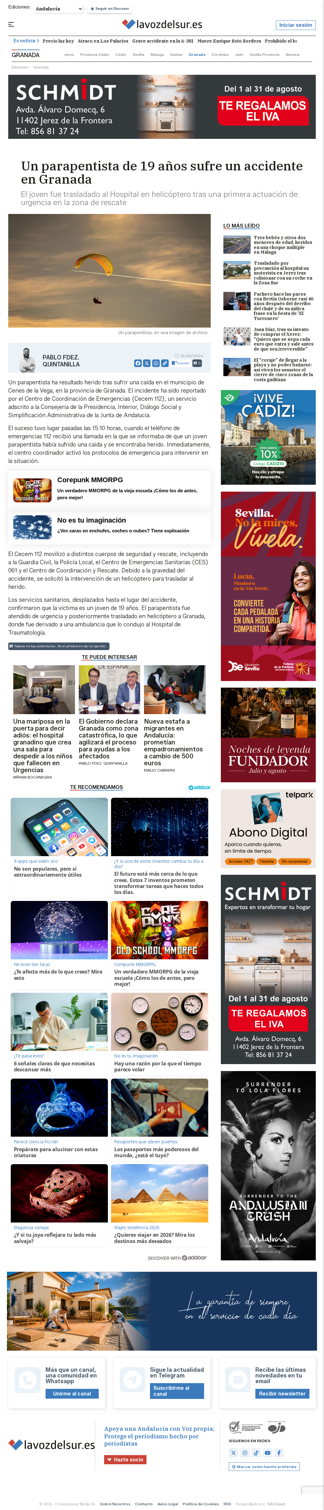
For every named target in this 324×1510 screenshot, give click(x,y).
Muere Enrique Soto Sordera (229, 41)
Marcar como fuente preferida (266, 1466)
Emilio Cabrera (159, 770)
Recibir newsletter (282, 1394)
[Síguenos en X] (233, 1453)
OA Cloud (276, 1503)
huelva (176, 54)
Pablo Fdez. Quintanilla (61, 361)
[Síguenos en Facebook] (279, 1453)
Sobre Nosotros (115, 1503)
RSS (227, 1503)
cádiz (120, 54)
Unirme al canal (72, 1394)
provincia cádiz (94, 54)
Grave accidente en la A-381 (163, 41)
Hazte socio (128, 1460)
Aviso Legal (168, 1503)
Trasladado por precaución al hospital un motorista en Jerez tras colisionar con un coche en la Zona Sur (283, 273)
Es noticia (24, 41)
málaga (157, 54)
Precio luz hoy (58, 41)
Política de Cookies (201, 1503)
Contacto (144, 1503)
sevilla (138, 54)
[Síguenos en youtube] (267, 1453)
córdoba (220, 54)
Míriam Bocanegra (32, 777)
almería (293, 54)
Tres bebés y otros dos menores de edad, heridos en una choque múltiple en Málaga (283, 245)
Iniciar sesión (295, 25)
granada (197, 54)
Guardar (183, 363)
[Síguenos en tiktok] (256, 1453)
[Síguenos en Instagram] (245, 1453)
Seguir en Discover (112, 8)
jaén (239, 54)
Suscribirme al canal (171, 1391)
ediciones (20, 67)
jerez (69, 54)
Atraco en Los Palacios (103, 41)
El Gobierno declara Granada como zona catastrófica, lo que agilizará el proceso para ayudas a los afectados (108, 739)
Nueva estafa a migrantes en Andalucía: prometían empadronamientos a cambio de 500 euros (173, 742)
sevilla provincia (264, 54)
